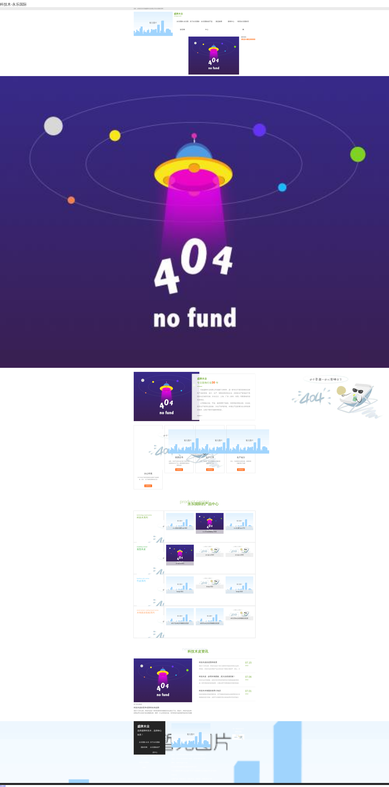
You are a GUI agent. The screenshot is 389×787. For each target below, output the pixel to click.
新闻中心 (231, 21)
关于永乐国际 (194, 21)
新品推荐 (219, 21)
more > (199, 415)
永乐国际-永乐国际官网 (182, 25)
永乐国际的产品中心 (206, 25)
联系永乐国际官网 (243, 25)
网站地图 (3, 786)
